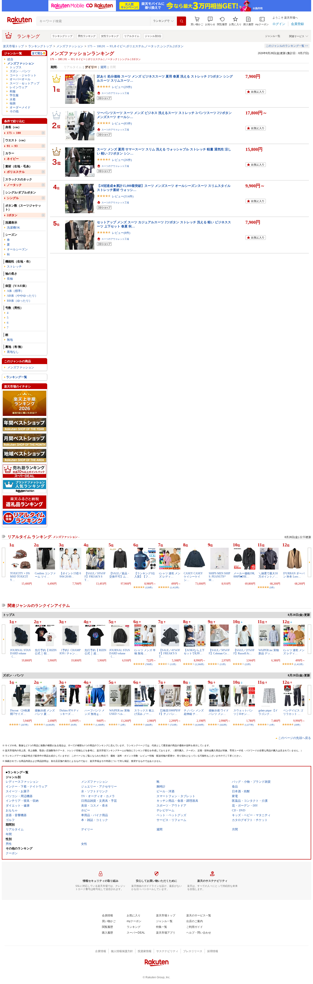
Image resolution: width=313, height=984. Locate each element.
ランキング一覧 (16, 377)
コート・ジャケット (23, 75)
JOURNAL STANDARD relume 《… (20, 653)
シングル (13, 198)
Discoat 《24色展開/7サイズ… (20, 712)
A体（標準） (15, 291)
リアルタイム (131, 36)
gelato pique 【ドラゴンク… (268, 712)
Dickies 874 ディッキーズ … (69, 712)
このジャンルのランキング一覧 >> (287, 45)
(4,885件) (50, 725)
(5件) (271, 587)
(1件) (271, 725)
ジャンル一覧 (272, 36)
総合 (10, 59)
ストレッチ (14, 266)
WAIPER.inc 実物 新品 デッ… (268, 652)
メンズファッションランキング (82, 53)
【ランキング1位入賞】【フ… (144, 575)
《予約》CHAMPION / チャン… (70, 652)
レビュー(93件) (122, 123)
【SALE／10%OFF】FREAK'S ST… (95, 577)
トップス (16, 67)
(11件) (173, 664)
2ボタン (12, 215)
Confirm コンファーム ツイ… (45, 575)
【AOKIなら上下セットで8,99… (194, 652)
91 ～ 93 (12, 146)
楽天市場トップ (13, 46)
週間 (103, 67)
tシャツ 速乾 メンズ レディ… (169, 575)
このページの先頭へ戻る (294, 738)
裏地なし (13, 352)
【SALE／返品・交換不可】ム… (119, 575)
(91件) (74, 725)
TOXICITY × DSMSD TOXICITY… (20, 577)
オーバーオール (20, 79)
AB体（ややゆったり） (22, 295)
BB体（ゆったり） (19, 300)
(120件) (148, 587)
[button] (210, 21)
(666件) (148, 725)
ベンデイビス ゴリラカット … (293, 712)
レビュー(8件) (121, 233)
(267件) (24, 725)
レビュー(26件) (122, 160)
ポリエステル (16, 172)
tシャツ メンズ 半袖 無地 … (145, 652)
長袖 (10, 278)
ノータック (14, 185)
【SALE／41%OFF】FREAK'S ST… (169, 653)
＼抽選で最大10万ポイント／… (268, 575)
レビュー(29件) (122, 87)
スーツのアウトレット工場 (115, 93)
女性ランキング (110, 36)
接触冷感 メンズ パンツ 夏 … (45, 712)
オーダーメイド (20, 107)
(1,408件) (100, 725)
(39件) (297, 725)
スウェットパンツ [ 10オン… (243, 712)
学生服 (14, 95)
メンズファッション (69, 46)
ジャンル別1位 (153, 36)
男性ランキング (87, 36)
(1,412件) (174, 587)
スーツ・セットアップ (24, 83)
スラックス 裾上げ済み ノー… (144, 712)
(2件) (123, 725)
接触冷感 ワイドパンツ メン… (219, 712)
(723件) (173, 725)
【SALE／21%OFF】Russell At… (244, 652)
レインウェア (18, 87)
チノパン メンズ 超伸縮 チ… (194, 712)
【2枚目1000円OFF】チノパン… (170, 712)
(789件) (148, 664)
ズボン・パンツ (20, 71)
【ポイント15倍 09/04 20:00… (70, 575)
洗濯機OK (13, 227)
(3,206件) (199, 664)
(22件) (248, 664)
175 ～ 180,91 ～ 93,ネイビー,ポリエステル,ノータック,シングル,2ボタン (136, 46)
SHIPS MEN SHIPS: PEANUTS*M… (219, 577)
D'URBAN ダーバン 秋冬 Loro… (294, 575)
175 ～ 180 (14, 133)
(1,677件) (249, 725)
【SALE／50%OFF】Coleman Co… (219, 652)
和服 (13, 91)
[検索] (181, 21)
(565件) (223, 725)
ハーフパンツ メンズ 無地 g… (94, 712)
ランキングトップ (62, 36)
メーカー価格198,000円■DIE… (244, 575)
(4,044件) (199, 725)
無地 (10, 339)
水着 (13, 99)
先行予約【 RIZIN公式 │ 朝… (46, 652)
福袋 (13, 103)
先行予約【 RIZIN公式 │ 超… (95, 652)
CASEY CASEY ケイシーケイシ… (193, 577)
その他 (14, 111)
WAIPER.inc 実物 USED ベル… (119, 712)
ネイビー (13, 158)
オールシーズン (17, 249)
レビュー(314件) (122, 196)
